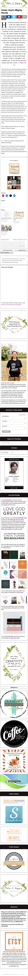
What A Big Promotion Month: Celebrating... (6, 251)
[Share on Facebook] (8, 17)
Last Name (13, 426)
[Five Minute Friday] (14, 173)
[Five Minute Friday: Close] (18, 214)
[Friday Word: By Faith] (6, 214)
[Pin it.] (19, 17)
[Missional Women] (14, 189)
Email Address (13, 416)
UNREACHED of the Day (14, 459)
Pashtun (11, 476)
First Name (13, 421)
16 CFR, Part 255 (21, 246)
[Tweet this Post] (14, 17)
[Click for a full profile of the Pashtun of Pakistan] (14, 473)
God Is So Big (4, 231)
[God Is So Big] (6, 228)
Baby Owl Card (23, 250)
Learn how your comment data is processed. (13, 303)
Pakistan (17, 476)
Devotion (7, 239)
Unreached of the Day (10, 486)
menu (27, 3)
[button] (5, 554)
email (17, 486)
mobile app (21, 486)
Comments (3, 18)
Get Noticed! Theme (21, 974)
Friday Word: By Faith (6, 218)
